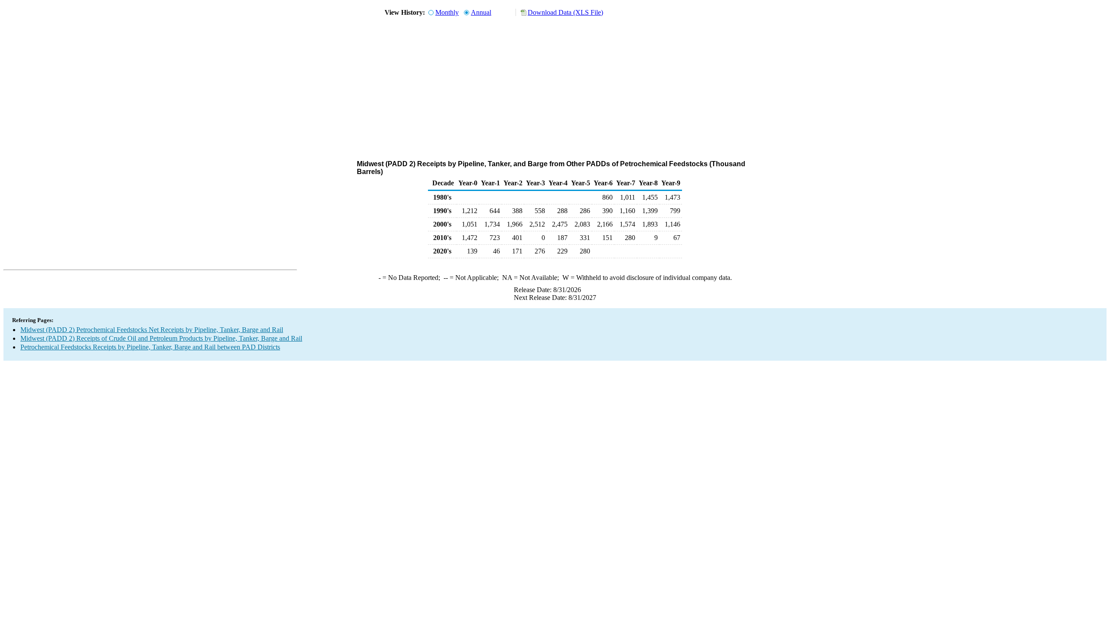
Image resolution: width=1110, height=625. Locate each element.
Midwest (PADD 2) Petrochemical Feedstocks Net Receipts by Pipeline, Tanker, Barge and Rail (151, 329)
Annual (481, 12)
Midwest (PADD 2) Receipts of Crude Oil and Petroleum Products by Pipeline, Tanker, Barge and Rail (161, 338)
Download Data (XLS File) (565, 12)
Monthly (447, 12)
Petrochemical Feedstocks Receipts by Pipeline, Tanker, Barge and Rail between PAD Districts (150, 347)
